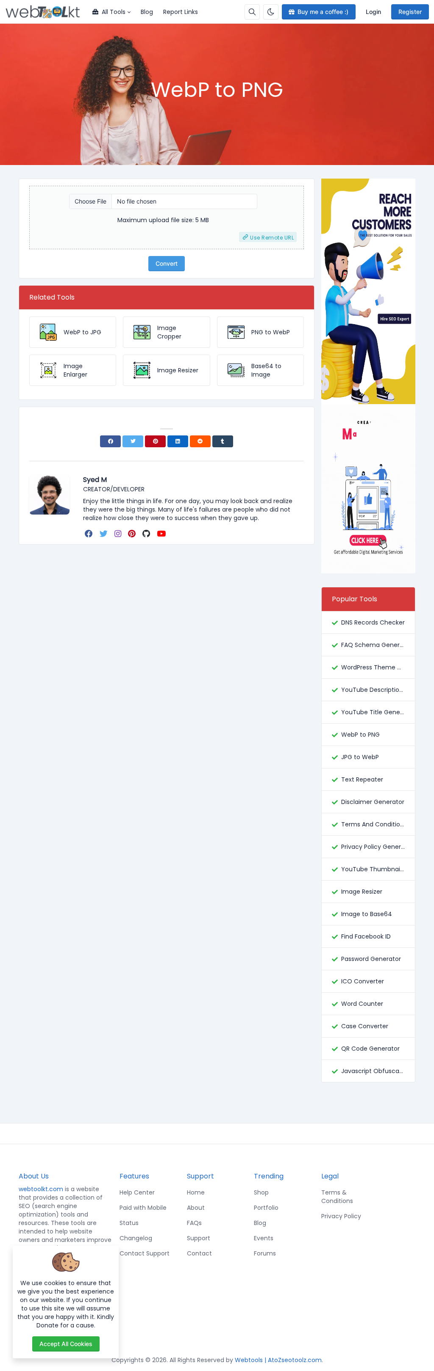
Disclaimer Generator (372, 802)
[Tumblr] (222, 441)
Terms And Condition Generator (373, 824)
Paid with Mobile (143, 1207)
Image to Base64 (366, 914)
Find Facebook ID (366, 936)
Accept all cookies (65, 1343)
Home (196, 1192)
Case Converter (364, 1026)
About (196, 1207)
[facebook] (89, 534)
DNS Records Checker (373, 622)
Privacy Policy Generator (373, 846)
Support (198, 1238)
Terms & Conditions (337, 1196)
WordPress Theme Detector (373, 667)
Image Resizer (361, 891)
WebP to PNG (360, 734)
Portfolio (266, 1207)
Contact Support (145, 1253)
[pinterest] (132, 534)
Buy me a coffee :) (323, 11)
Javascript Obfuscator (373, 1071)
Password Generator (371, 959)
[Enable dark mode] (270, 11)
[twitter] (104, 534)
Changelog (136, 1238)
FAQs (194, 1223)
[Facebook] (110, 441)
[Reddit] (200, 441)
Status (129, 1223)
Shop (261, 1192)
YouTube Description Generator (373, 690)
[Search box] (252, 11)
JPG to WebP (360, 757)
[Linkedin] (177, 441)
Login (373, 11)
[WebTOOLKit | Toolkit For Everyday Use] (46, 12)
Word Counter (362, 1003)
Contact (199, 1253)
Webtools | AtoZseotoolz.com (278, 1360)
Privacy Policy (341, 1216)
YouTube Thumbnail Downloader (373, 869)
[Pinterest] (155, 441)
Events (263, 1238)
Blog (147, 12)
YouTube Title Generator (373, 712)
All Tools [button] (113, 12)
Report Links (180, 12)
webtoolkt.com (41, 1189)
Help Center (137, 1192)
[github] (147, 534)
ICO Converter (362, 981)
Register (410, 11)
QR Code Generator (370, 1048)
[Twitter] (132, 441)
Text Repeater (362, 779)
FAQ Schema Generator (373, 645)
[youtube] (162, 534)
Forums (265, 1253)
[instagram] (119, 534)
